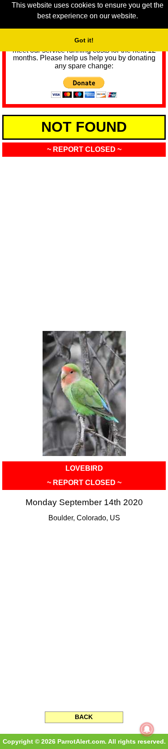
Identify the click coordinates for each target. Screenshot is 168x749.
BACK (84, 716)
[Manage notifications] (147, 729)
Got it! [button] (84, 40)
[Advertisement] (84, 241)
